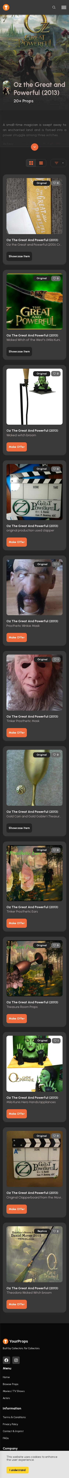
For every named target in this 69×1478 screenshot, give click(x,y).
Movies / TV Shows (13, 1391)
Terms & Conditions (14, 1417)
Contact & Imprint (13, 1431)
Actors (6, 1398)
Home (6, 1377)
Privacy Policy (10, 1424)
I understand (17, 1470)
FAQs (6, 1438)
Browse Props (10, 1384)
